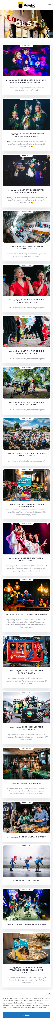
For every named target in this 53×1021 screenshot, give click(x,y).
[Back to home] (26, 5)
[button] (49, 993)
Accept (26, 1015)
